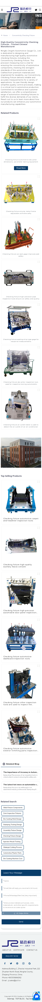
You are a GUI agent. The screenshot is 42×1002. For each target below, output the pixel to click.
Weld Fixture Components (13, 808)
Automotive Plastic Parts (12, 853)
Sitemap (10, 999)
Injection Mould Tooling (11, 842)
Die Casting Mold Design (12, 819)
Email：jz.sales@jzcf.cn (11, 980)
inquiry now (11, 956)
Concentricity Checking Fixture (23, 35)
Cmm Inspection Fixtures (12, 813)
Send (21, 922)
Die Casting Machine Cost (12, 859)
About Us (6, 950)
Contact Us (31, 950)
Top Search (30, 999)
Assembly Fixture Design (12, 830)
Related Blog (12, 764)
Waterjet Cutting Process (12, 847)
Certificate (18, 950)
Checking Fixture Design (12, 836)
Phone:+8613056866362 (11, 978)
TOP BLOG (20, 999)
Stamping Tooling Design (12, 825)
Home (5, 35)
